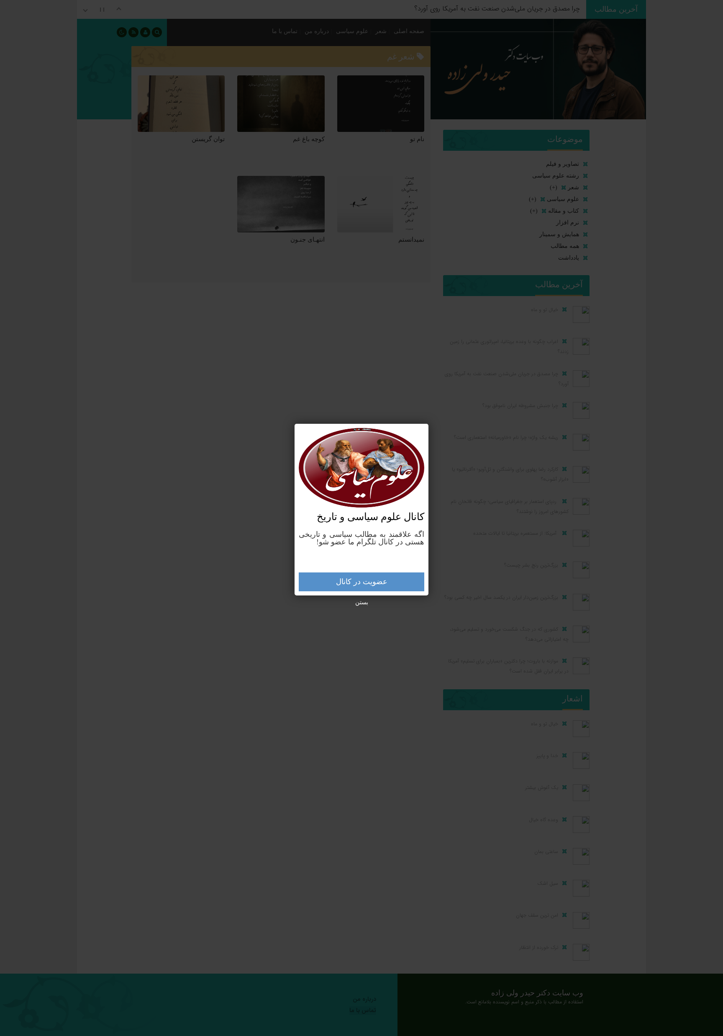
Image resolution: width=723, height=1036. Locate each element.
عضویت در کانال (361, 581)
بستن (361, 602)
